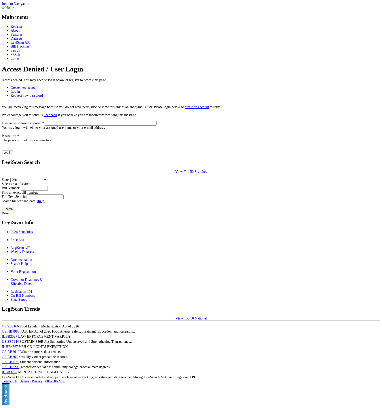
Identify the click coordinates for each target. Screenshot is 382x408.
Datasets (16, 38)
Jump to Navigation (15, 4)
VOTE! (16, 54)
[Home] (8, 8)
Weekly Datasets (22, 252)
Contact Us (9, 381)
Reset (6, 213)
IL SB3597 (9, 336)
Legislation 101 (21, 291)
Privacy (37, 381)
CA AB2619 (10, 352)
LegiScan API (20, 42)
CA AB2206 (10, 367)
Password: (10, 136)
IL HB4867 (10, 346)
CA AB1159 (10, 362)
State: (6, 179)
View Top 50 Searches (191, 171)
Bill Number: (11, 188)
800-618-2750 (55, 381)
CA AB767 (10, 357)
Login (15, 58)
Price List (17, 240)
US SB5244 (10, 341)
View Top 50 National (191, 318)
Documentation (21, 260)
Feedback (50, 115)
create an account (197, 107)
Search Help (19, 264)
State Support (20, 299)
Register (16, 26)
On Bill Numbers (23, 295)
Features (16, 34)
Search (15, 50)
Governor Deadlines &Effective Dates (26, 281)
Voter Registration (23, 271)
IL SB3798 (9, 372)
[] (41, 201)
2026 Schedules (22, 232)
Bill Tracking (20, 46)
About (15, 30)
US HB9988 (10, 331)
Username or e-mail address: (23, 123)
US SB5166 (10, 326)
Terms (24, 381)
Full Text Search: (14, 196)
